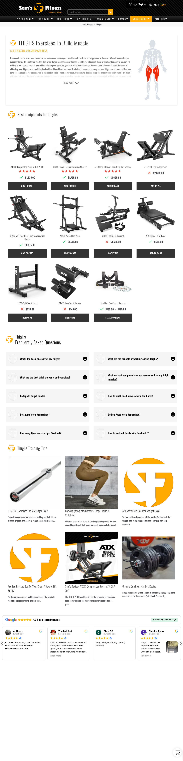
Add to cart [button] (27, 185)
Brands (122, 19)
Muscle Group (140, 19)
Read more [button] (55, 656)
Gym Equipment (23, 19)
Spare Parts (44, 19)
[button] (181, 643)
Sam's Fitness (87, 24)
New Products (83, 19)
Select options (112, 317)
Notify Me (156, 185)
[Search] (110, 12)
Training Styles (103, 19)
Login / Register (139, 4)
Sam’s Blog (159, 19)
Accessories (63, 19)
